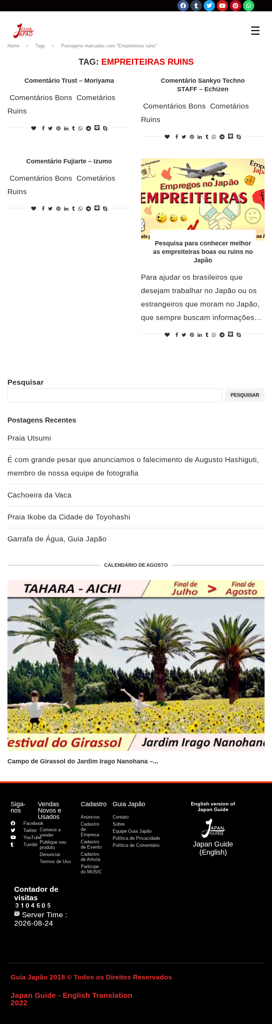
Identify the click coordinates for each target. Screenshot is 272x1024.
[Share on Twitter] (50, 128)
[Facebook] (183, 5)
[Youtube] (222, 5)
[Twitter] (209, 5)
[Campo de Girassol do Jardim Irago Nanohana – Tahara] (136, 665)
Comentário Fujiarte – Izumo (69, 161)
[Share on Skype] (105, 128)
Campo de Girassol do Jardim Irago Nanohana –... (82, 761)
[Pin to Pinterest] (58, 128)
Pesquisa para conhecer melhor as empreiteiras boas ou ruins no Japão (203, 252)
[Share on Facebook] (43, 128)
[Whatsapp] (248, 5)
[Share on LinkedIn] (66, 128)
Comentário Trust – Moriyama (69, 80)
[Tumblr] (196, 5)
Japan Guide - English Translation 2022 (71, 999)
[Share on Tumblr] (73, 128)
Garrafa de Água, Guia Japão (57, 539)
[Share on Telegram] (88, 128)
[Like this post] (33, 128)
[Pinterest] (235, 5)
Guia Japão (129, 804)
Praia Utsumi (29, 438)
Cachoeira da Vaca (39, 495)
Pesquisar (25, 382)
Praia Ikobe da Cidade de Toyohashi (68, 517)
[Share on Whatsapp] (80, 128)
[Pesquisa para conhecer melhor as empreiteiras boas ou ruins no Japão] (203, 199)
